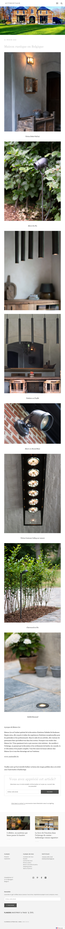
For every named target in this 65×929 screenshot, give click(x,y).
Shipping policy (27, 866)
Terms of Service (27, 868)
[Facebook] (41, 877)
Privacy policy (27, 862)
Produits (6, 856)
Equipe (25, 858)
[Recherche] (61, 3)
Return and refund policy (30, 864)
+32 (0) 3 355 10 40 (47, 856)
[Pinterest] (37, 877)
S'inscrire (10, 905)
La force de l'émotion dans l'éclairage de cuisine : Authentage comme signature (46, 835)
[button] (60, 928)
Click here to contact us (18, 803)
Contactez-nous (27, 860)
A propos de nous (28, 856)
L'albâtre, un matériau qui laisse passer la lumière (17, 834)
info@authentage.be (48, 858)
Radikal (20, 921)
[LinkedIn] (45, 877)
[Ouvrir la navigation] (57, 3)
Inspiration (7, 858)
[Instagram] (33, 877)
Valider (50, 791)
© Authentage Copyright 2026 (11, 921)
